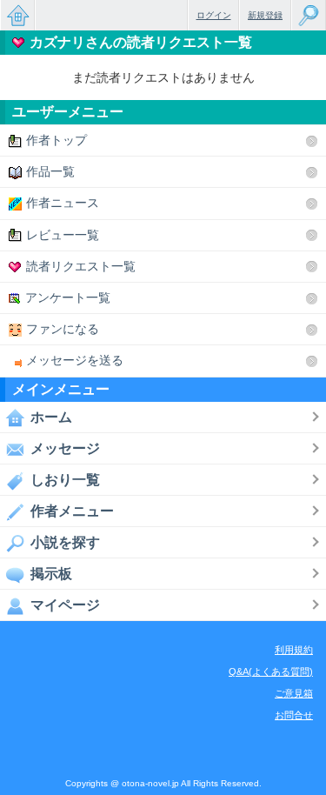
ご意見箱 (294, 693)
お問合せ (294, 715)
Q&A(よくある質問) (271, 671)
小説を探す (65, 542)
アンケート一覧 (67, 297)
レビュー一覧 (62, 235)
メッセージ (65, 448)
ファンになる (62, 329)
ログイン (213, 15)
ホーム (51, 417)
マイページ (65, 605)
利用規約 (294, 650)
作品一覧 (50, 171)
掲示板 (51, 573)
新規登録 (265, 15)
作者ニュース (62, 203)
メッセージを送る (74, 360)
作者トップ (56, 140)
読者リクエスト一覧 (81, 266)
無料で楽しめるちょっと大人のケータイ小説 (17, 15)
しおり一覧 (65, 479)
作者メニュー (72, 511)
